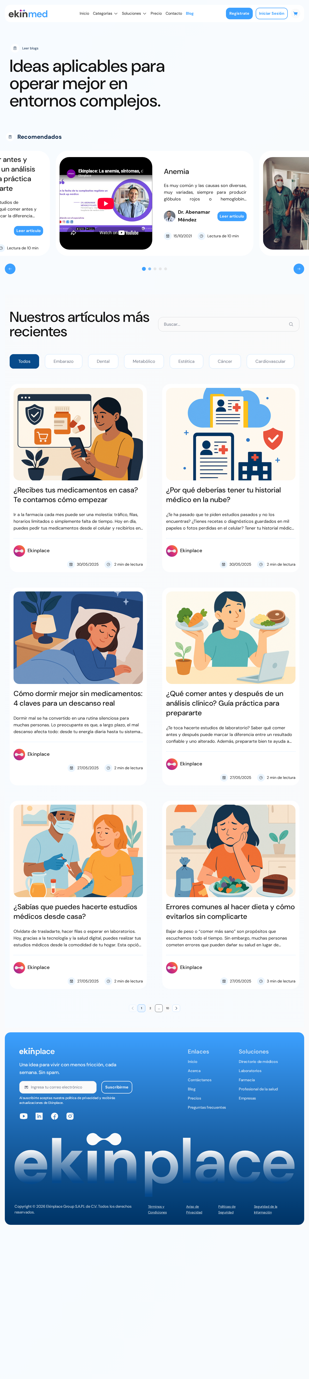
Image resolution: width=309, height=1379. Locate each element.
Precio (156, 13)
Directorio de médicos (258, 1061)
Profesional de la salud (258, 1089)
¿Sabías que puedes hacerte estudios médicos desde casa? (75, 911)
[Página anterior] (133, 1008)
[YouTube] (23, 1116)
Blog (190, 13)
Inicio (84, 13)
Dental (103, 361)
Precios (194, 1098)
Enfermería (182, 174)
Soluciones (131, 13)
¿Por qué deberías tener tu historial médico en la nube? (223, 494)
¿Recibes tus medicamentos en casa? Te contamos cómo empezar (76, 494)
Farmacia (247, 1079)
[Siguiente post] (299, 269)
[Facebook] (54, 1116)
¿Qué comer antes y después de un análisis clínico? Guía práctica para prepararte (224, 703)
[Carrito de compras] (295, 13)
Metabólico (144, 361)
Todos (24, 361)
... (159, 1008)
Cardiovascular (270, 361)
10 (167, 1008)
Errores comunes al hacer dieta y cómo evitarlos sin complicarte (230, 911)
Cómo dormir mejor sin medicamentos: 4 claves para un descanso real (78, 698)
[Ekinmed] (28, 13)
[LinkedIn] (39, 1116)
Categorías (102, 13)
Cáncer (225, 361)
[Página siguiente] (176, 1008)
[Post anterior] (10, 269)
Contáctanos (199, 1079)
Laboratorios (250, 1070)
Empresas (247, 1098)
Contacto (174, 13)
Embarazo (64, 361)
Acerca (194, 1070)
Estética (186, 361)
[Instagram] (70, 1116)
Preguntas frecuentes (207, 1107)
